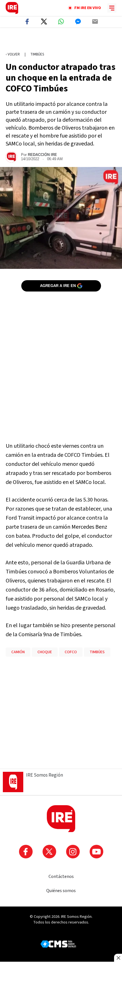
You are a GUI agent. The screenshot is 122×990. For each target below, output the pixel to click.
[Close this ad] (118, 958)
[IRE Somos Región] (12, 8)
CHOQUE (44, 652)
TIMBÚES (97, 652)
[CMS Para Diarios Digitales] (58, 944)
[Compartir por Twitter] (44, 21)
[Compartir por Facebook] (27, 21)
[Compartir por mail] (95, 21)
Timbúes (37, 54)
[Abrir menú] (111, 7)
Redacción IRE (42, 155)
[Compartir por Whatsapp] (61, 21)
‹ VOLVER (13, 54)
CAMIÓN (18, 652)
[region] (61, 40)
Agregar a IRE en (58, 286)
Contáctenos (61, 876)
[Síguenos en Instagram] (73, 851)
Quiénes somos (61, 890)
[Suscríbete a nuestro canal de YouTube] (96, 851)
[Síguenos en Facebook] (26, 851)
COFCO (71, 652)
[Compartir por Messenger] (78, 21)
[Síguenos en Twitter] (49, 851)
